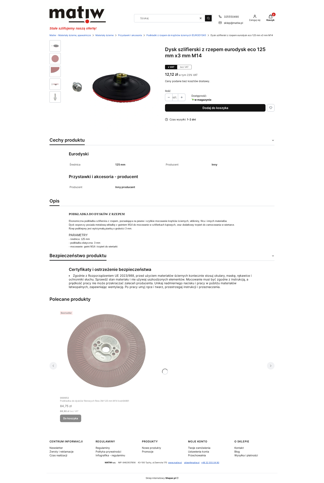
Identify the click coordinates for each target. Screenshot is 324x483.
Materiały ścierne (104, 35)
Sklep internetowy (161, 478)
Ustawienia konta (198, 451)
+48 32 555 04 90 (210, 462)
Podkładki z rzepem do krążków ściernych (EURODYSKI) (176, 35)
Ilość (168, 90)
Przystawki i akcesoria (130, 35)
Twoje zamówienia (199, 447)
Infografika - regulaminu (110, 455)
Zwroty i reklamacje (62, 451)
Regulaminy (103, 447)
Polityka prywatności (108, 451)
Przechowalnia (197, 455)
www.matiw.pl (175, 462)
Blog (237, 451)
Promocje (147, 451)
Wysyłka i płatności (246, 455)
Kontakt (239, 447)
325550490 (231, 16)
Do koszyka (70, 418)
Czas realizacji (58, 455)
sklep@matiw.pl (233, 22)
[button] (208, 18)
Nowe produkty (151, 447)
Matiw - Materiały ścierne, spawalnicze (70, 35)
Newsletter (56, 447)
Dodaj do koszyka (215, 108)
